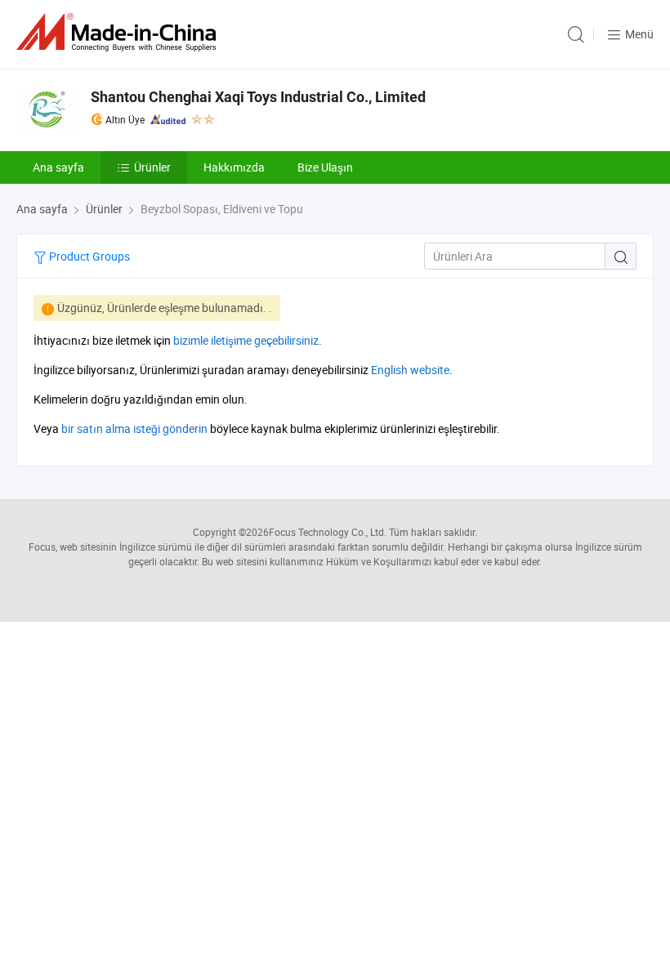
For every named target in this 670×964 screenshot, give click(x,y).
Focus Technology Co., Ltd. (327, 531)
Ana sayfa (58, 167)
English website (410, 369)
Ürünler (152, 167)
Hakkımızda (234, 167)
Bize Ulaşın (325, 167)
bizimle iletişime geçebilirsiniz (246, 340)
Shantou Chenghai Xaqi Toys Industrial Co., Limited (258, 96)
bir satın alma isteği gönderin (134, 428)
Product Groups (88, 256)
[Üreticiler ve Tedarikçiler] (119, 32)
